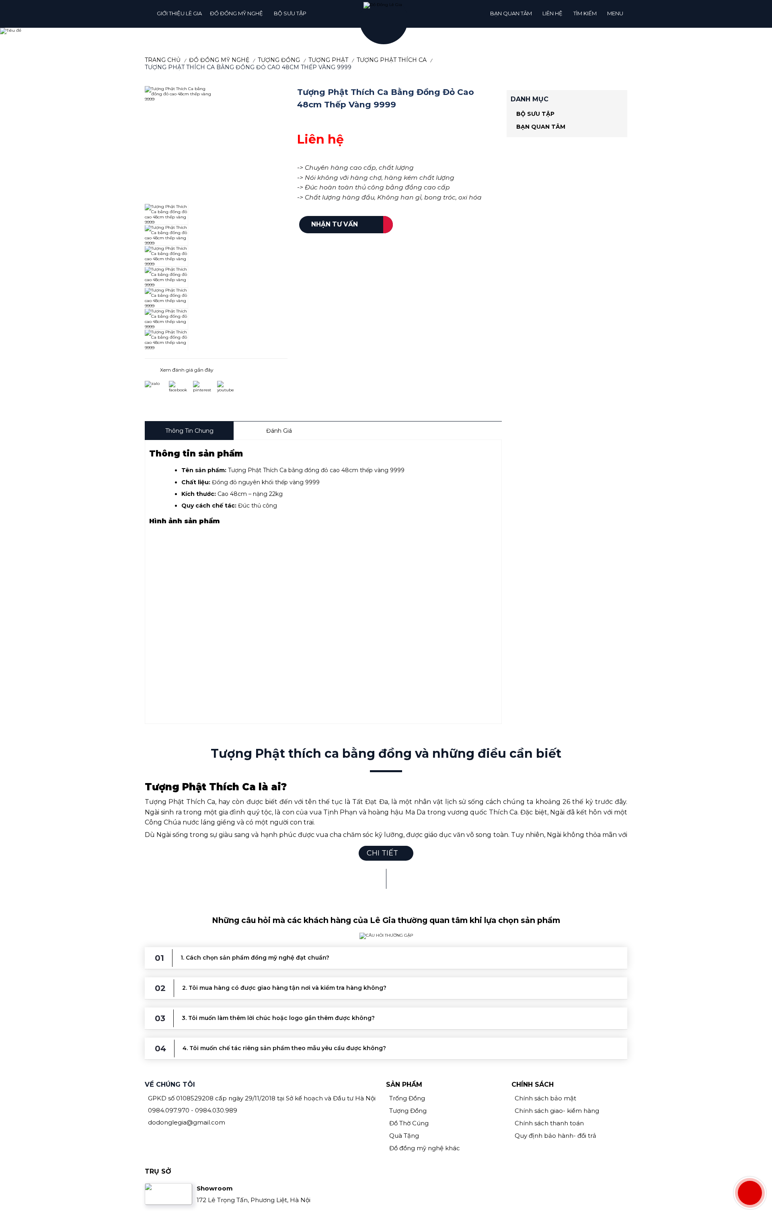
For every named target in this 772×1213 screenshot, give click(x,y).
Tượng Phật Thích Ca (392, 60)
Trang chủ (163, 60)
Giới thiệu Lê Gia (179, 13)
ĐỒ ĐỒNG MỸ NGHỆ (236, 13)
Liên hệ (552, 13)
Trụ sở (158, 1171)
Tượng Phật (328, 60)
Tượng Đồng (279, 60)
